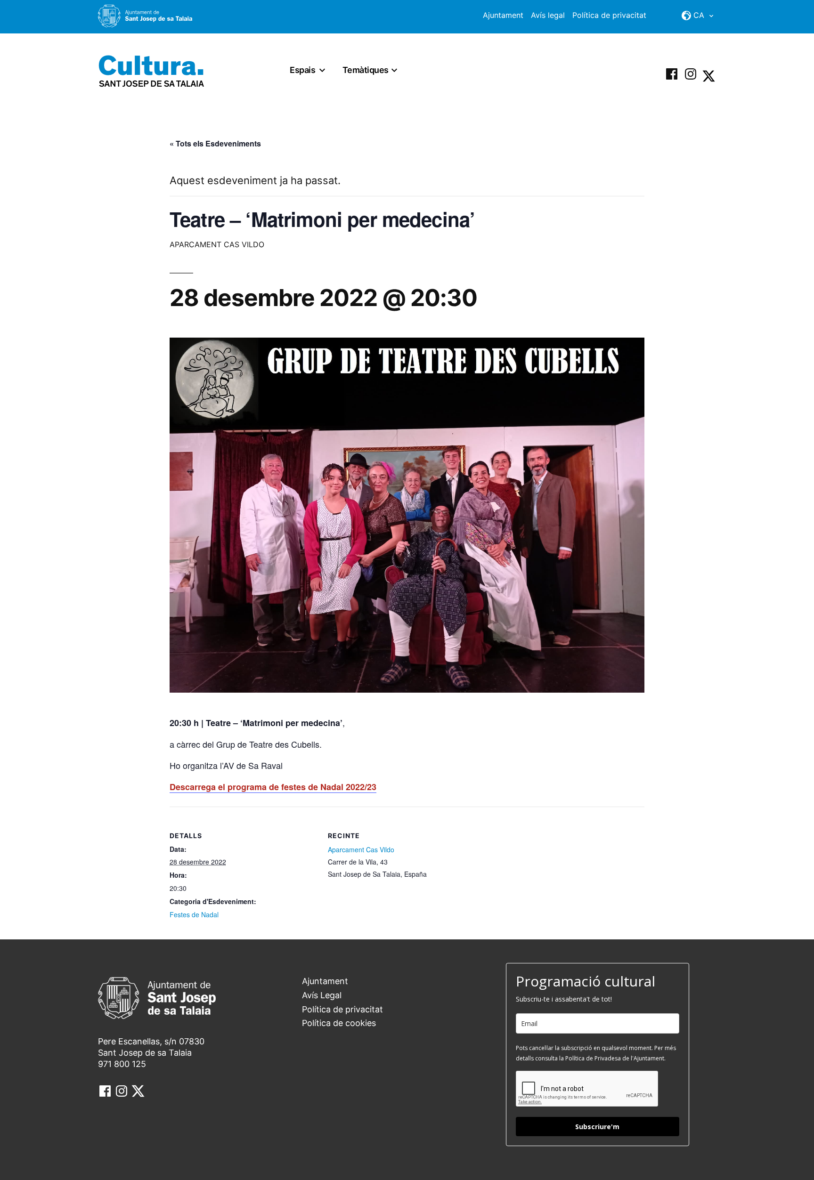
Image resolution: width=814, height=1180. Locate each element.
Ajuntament (503, 15)
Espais (302, 70)
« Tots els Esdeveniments (215, 143)
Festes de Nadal (194, 914)
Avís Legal (322, 995)
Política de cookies (339, 1023)
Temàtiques (365, 70)
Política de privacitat (609, 15)
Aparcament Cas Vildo (361, 849)
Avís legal (548, 15)
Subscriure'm (597, 1126)
